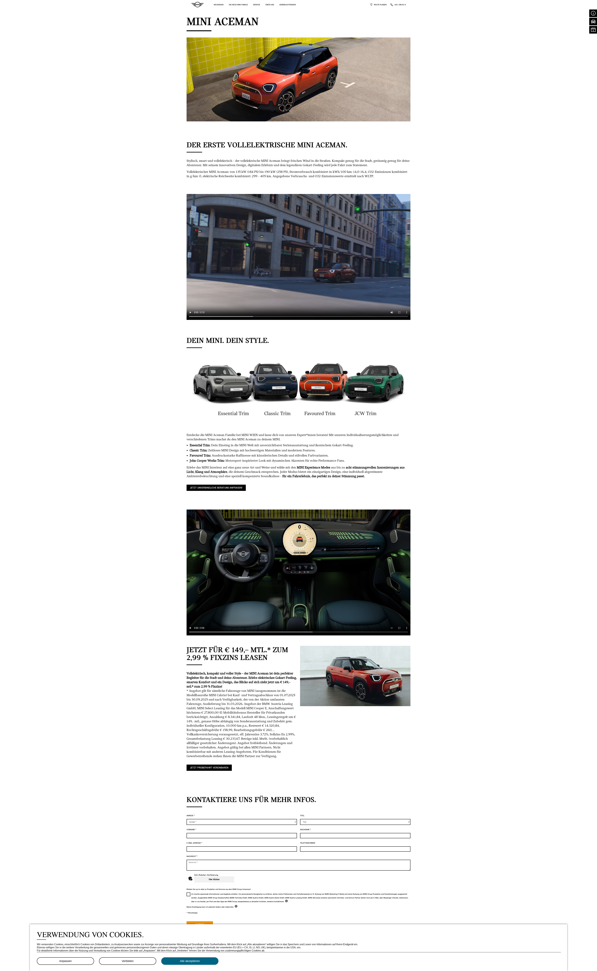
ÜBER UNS (269, 5)
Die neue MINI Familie (238, 5)
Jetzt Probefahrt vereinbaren (209, 767)
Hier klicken (214, 879)
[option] (298, 389)
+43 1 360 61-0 (400, 5)
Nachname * (305, 829)
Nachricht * (192, 856)
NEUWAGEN (219, 5)
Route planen (380, 5)
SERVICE (256, 5)
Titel (302, 815)
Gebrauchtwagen (287, 5)
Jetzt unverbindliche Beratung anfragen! (216, 487)
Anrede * (191, 815)
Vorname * (191, 829)
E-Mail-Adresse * (194, 843)
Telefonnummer (307, 843)
